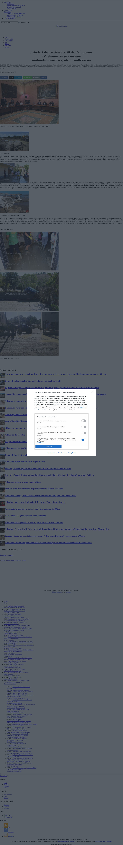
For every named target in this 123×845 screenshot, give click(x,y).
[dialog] (61, 422)
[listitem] (61, 417)
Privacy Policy (72, 453)
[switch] (83, 420)
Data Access (61, 453)
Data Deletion (51, 453)
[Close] (92, 392)
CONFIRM (48, 446)
